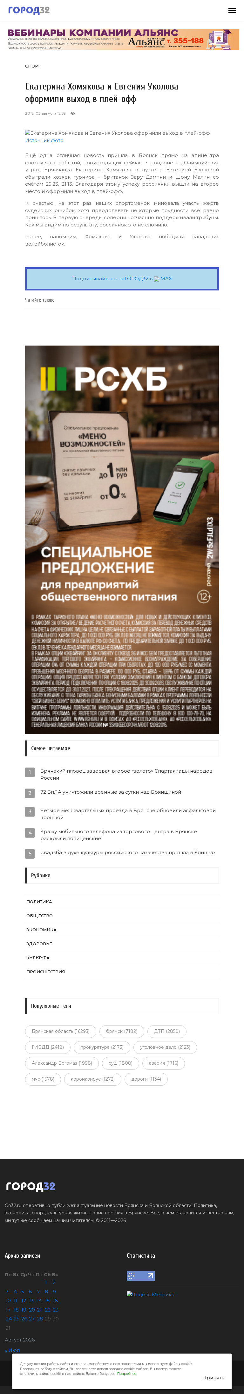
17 (8, 1310)
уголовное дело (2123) (165, 1047)
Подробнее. (127, 1374)
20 (32, 1310)
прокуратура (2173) (102, 1047)
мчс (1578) (43, 1079)
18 (16, 1310)
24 (9, 1319)
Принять (213, 1378)
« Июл (12, 1350)
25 (16, 1319)
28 (40, 1319)
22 (48, 1310)
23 (55, 1310)
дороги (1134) (146, 1079)
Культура (38, 957)
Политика (39, 901)
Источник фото (44, 140)
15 (47, 1300)
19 (23, 1310)
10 (8, 1300)
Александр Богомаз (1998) (62, 1063)
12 (23, 1300)
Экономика (41, 929)
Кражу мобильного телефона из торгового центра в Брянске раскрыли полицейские (118, 834)
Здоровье (39, 943)
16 (55, 1300)
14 (39, 1300)
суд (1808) (120, 1063)
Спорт (32, 65)
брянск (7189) (122, 1031)
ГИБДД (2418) (48, 1047)
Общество (39, 915)
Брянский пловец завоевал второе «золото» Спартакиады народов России (126, 774)
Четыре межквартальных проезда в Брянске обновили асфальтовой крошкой (128, 813)
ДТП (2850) (167, 1031)
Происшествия (45, 971)
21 (39, 1310)
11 (15, 1300)
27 (32, 1319)
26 (24, 1319)
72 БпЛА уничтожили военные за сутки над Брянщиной (110, 792)
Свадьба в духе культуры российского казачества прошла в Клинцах (128, 852)
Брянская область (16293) (61, 1031)
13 (31, 1300)
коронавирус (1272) (93, 1079)
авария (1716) (163, 1063)
